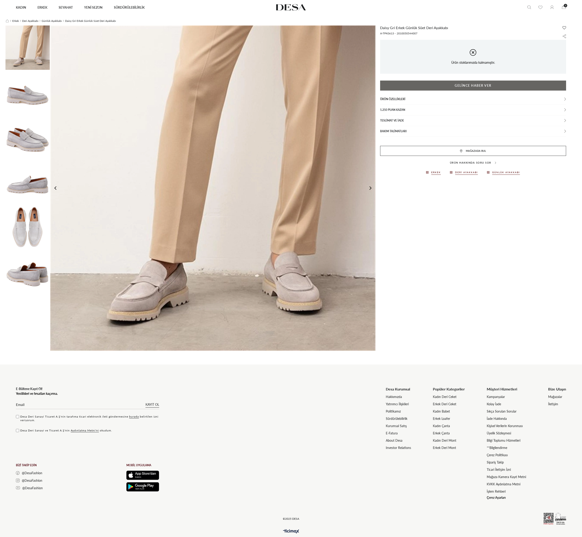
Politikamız (393, 411)
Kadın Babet (441, 411)
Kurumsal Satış (396, 426)
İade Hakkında (497, 418)
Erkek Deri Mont (444, 448)
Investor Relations (398, 448)
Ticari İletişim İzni (499, 469)
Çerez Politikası (497, 455)
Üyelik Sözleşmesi (499, 433)
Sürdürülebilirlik (396, 418)
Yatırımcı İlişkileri (397, 404)
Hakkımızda (394, 397)
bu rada (134, 416)
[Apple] (142, 475)
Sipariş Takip (495, 462)
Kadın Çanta (441, 426)
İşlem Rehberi (496, 491)
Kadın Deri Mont (444, 440)
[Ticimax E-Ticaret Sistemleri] (291, 531)
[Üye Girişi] (552, 7)
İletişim (553, 404)
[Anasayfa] (7, 21)
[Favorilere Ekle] (564, 28)
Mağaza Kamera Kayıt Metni (506, 477)
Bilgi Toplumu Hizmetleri (503, 440)
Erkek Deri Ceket (444, 404)
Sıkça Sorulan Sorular (502, 411)
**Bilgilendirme (497, 448)
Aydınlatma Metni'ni (85, 430)
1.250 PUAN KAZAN (392, 109)
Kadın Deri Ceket (445, 397)
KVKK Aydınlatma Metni (503, 484)
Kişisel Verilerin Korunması (505, 426)
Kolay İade (494, 404)
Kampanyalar (496, 397)
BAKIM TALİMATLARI (393, 131)
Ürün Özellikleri (392, 99)
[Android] (142, 486)
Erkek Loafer (441, 418)
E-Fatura (392, 433)
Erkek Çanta (441, 433)
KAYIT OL (152, 404)
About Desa (394, 440)
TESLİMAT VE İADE (392, 120)
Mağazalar (555, 397)
